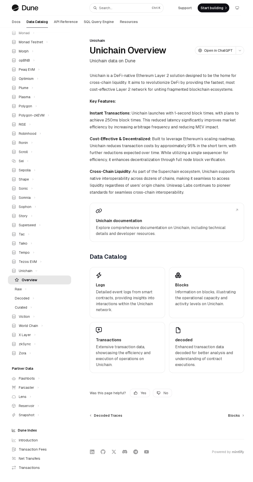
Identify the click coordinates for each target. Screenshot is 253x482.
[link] (167, 222)
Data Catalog (37, 22)
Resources (129, 22)
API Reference (66, 22)
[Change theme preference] (237, 8)
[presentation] (43, 255)
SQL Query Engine (99, 22)
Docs (16, 22)
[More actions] (240, 50)
